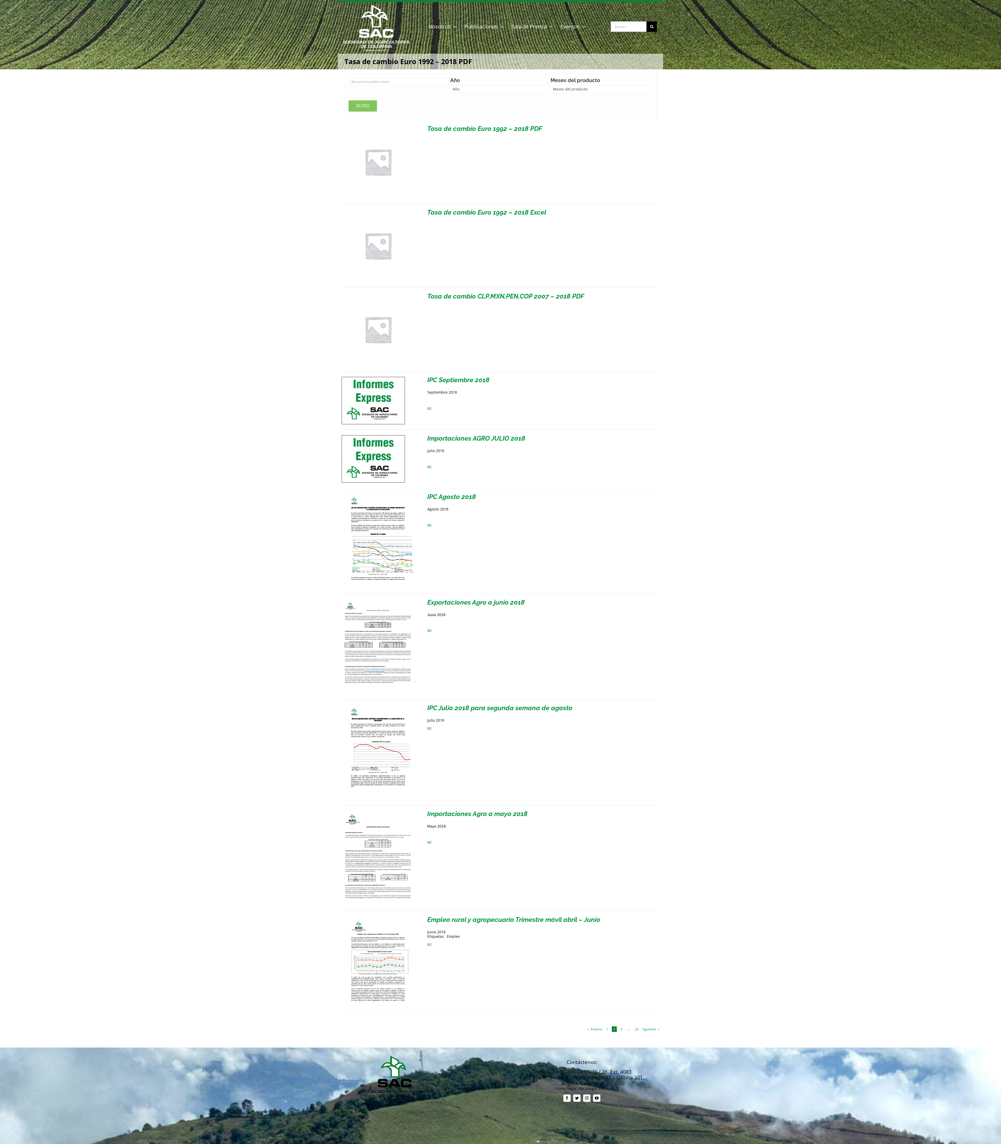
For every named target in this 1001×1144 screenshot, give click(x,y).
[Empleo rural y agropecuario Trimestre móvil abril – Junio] (378, 918)
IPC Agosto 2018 (451, 497)
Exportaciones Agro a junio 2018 (476, 602)
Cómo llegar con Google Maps (582, 1088)
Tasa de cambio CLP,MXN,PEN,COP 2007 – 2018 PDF (505, 296)
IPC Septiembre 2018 (458, 380)
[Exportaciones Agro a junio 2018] (378, 601)
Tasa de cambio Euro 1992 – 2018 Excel (486, 212)
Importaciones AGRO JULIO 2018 (476, 438)
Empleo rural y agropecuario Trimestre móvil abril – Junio (513, 919)
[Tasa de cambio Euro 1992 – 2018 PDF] (378, 127)
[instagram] (586, 1098)
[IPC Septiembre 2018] (373, 378)
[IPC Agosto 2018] (378, 495)
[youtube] (596, 1098)
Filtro (362, 106)
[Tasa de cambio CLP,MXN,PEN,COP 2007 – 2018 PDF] (378, 295)
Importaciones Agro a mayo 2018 (477, 814)
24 (637, 1029)
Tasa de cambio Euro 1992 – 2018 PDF (484, 128)
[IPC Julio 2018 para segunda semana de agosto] (378, 706)
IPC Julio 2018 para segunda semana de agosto (499, 708)
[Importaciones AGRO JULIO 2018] (373, 437)
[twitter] (577, 1098)
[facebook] (567, 1098)
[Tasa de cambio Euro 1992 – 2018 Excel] (378, 211)
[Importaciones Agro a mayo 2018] (378, 812)
